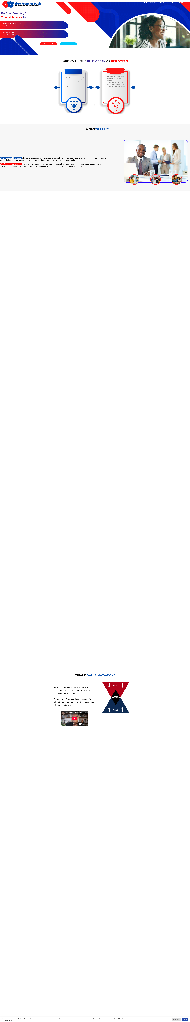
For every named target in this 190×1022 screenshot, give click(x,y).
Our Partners (170, 2)
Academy (153, 2)
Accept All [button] (185, 1019)
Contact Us (180, 2)
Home (146, 2)
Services (161, 2)
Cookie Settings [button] (176, 1019)
